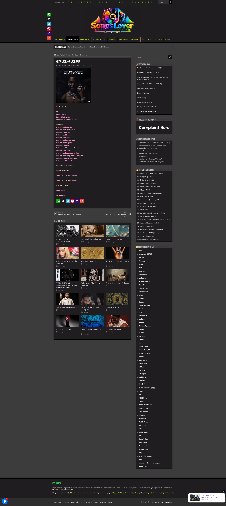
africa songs (160, 493)
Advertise (103, 502)
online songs (104, 493)
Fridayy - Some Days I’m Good (149, 187)
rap (123, 493)
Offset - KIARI (144, 210)
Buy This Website (166, 502)
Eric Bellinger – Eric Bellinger (117, 283)
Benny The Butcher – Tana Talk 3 (70, 213)
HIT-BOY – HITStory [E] (115, 307)
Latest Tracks (84, 39)
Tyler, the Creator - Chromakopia (150, 193)
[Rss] (142, 502)
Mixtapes (112, 39)
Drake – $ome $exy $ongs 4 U (149, 200)
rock (127, 493)
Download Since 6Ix (65, 127)
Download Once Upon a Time (68, 153)
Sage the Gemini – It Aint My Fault (116, 214)
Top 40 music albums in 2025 (153, 239)
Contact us (155, 502)
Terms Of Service (86, 502)
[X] (48, 19)
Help (60, 502)
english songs (136, 493)
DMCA (96, 502)
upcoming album (148, 493)
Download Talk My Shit (66, 140)
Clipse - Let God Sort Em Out (149, 223)
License (66, 502)
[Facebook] (143, 502)
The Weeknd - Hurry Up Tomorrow (151, 229)
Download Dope (64, 137)
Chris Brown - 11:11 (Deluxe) (149, 233)
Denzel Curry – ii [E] (114, 239)
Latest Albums (72, 39)
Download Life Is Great (66, 130)
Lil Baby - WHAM (144, 190)
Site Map (110, 502)
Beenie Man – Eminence (65, 307)
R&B (118, 493)
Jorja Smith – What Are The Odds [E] (149, 84)
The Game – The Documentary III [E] (63, 240)
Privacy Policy (75, 502)
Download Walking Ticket (67, 158)
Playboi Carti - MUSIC (146, 180)
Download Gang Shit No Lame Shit (70, 156)
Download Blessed (65, 161)
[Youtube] (148, 502)
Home (57, 55)
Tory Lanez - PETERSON (147, 203)
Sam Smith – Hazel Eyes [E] (91, 239)
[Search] (170, 2)
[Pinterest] (48, 28)
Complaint (158, 39)
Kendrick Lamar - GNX (146, 226)
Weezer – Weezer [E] (89, 261)
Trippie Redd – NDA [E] (65, 329)
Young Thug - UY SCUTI (147, 177)
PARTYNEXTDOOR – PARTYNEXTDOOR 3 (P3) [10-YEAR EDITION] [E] (67, 285)
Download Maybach (65, 143)
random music (83, 493)
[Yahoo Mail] (48, 33)
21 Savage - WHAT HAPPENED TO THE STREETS (155, 220)
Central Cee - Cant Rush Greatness (151, 173)
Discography (59, 39)
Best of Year (135, 39)
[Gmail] (48, 38)
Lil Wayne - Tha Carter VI (147, 216)
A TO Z (150, 39)
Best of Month (124, 39)
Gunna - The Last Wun (147, 236)
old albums (94, 493)
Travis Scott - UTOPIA (146, 196)
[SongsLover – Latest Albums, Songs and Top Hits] (113, 20)
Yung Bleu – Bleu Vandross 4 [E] (148, 72)
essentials (64, 493)
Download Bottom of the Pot (68, 148)
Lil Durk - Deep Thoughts (147, 183)
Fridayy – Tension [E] (114, 329)
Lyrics (143, 39)
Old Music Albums (99, 39)
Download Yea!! (64, 145)
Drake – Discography (144, 93)
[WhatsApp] (48, 14)
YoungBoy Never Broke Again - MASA (152, 213)
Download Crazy (64, 150)
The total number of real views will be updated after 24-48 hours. (88, 47)
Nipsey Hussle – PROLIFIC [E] (147, 107)
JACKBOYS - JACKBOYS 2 (147, 206)
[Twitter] (146, 502)
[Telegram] (48, 24)
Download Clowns (64, 135)
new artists (170, 493)
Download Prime (64, 132)
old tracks (72, 493)
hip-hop (113, 493)
